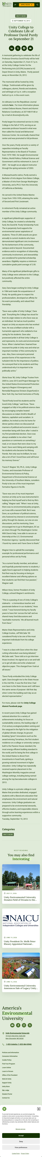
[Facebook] (24, 48)
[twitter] (30, 1025)
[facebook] (18, 1025)
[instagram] (24, 1025)
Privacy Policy (25, 1153)
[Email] (30, 48)
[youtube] (12, 1025)
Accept (21, 1136)
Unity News (21, 16)
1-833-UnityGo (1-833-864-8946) (19, 1044)
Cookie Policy (16, 1153)
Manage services (20, 1129)
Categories (8, 829)
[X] (18, 48)
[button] (39, 1109)
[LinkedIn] (12, 48)
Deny (21, 1142)
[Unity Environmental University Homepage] (7, 4)
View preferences (21, 1147)
